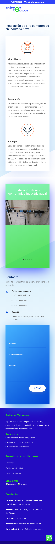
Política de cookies (13, 473)
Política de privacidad (14, 468)
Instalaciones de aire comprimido (21, 437)
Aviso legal (10, 462)
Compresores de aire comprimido (21, 442)
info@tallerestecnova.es (33, 529)
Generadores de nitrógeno (18, 446)
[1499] (28, 224)
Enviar (37, 388)
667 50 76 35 (17, 2)
